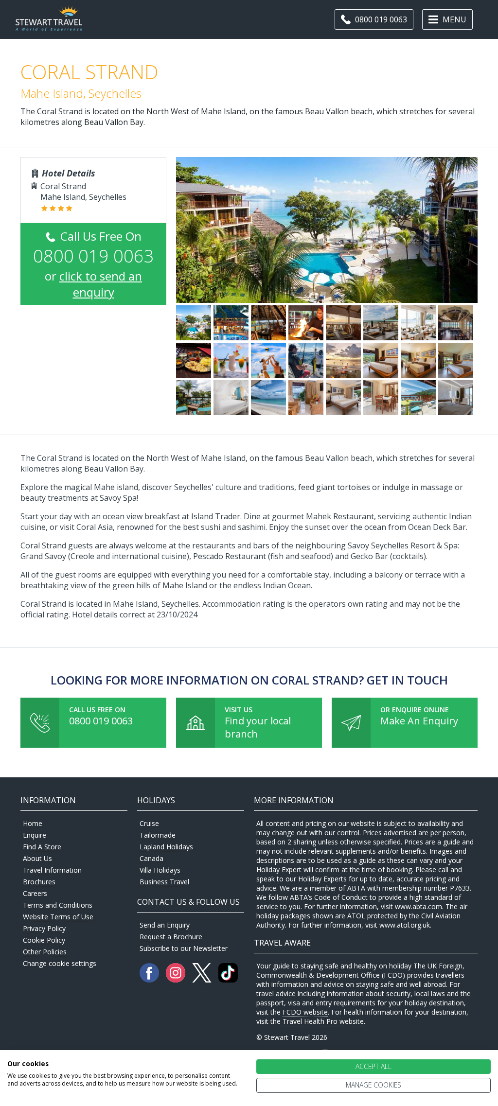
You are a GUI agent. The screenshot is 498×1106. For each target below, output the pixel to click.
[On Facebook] (150, 979)
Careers (35, 893)
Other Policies (45, 951)
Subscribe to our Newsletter (184, 948)
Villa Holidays (160, 870)
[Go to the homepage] (49, 25)
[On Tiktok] (228, 979)
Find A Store (42, 846)
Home (32, 823)
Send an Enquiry (165, 925)
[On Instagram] (176, 979)
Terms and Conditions (57, 905)
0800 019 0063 (101, 720)
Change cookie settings (59, 963)
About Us (37, 858)
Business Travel (164, 881)
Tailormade (158, 835)
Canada (151, 858)
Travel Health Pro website (323, 1021)
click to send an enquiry (100, 284)
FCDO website (305, 1012)
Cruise (149, 823)
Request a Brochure (171, 936)
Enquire (34, 835)
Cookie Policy (44, 940)
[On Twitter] (202, 979)
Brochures (39, 881)
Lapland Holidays (166, 846)
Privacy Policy (44, 928)
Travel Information (52, 870)
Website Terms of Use (58, 916)
